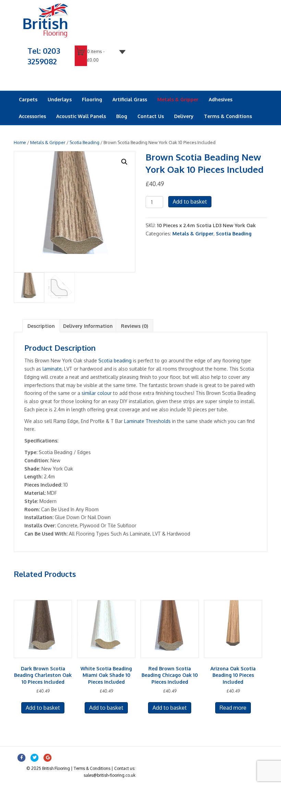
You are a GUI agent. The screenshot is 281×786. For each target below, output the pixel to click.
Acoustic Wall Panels (81, 116)
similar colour (97, 393)
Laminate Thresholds (147, 421)
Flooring (92, 99)
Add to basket (190, 201)
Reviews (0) (134, 326)
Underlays (60, 99)
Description (41, 326)
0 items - (96, 56)
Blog (121, 116)
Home (20, 142)
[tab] (41, 326)
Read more (233, 707)
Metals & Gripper (177, 99)
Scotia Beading (84, 142)
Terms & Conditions (228, 116)
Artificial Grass (129, 99)
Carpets (28, 99)
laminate (52, 369)
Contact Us (150, 116)
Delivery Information (88, 326)
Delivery (184, 116)
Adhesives (220, 99)
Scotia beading (115, 360)
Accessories (32, 116)
